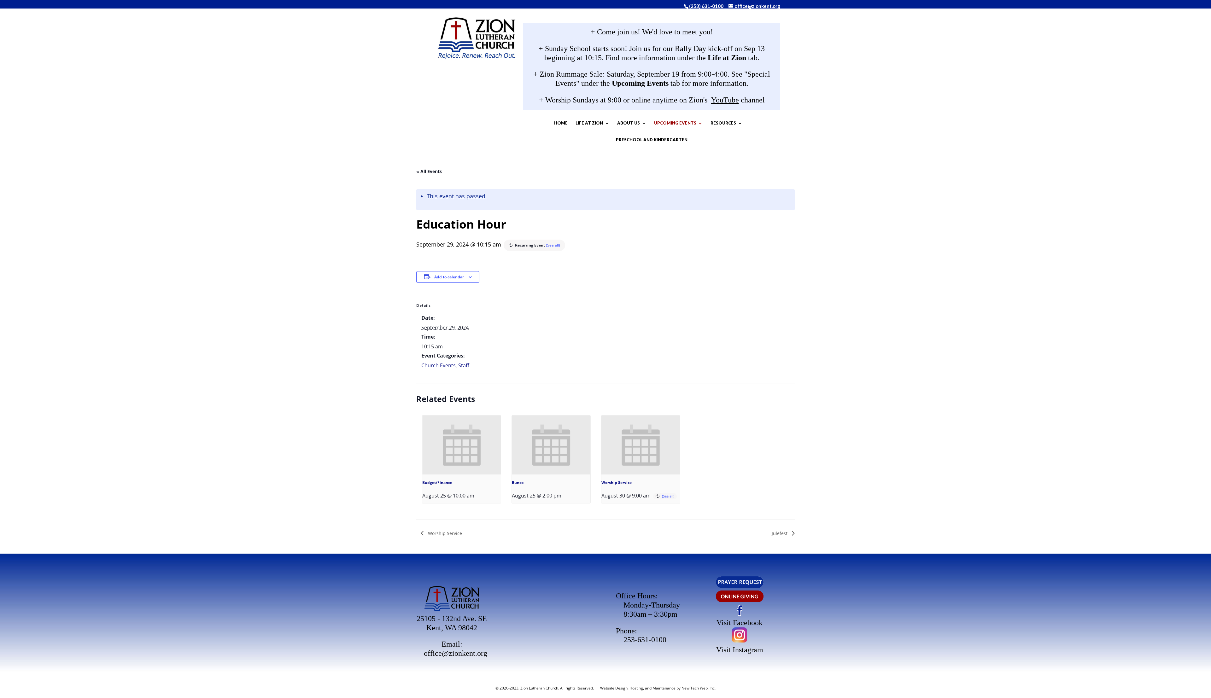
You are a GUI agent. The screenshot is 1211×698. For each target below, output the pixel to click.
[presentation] (461, 445)
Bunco (518, 482)
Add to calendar (449, 277)
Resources (723, 122)
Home (561, 122)
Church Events (438, 365)
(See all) (553, 245)
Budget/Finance (437, 482)
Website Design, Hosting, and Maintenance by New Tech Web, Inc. (658, 688)
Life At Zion (589, 122)
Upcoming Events (675, 122)
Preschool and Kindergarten (651, 139)
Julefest (780, 533)
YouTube (725, 100)
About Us (628, 122)
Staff (463, 365)
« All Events (429, 171)
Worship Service (616, 482)
